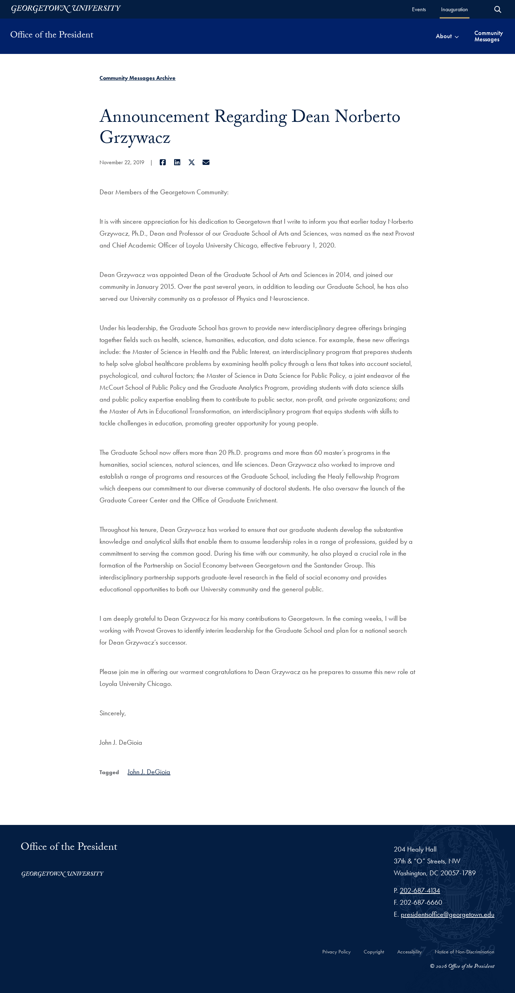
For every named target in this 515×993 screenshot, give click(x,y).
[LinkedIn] (177, 162)
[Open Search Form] (498, 9)
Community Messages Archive (137, 78)
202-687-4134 (420, 890)
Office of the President (51, 36)
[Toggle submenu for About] (456, 36)
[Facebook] (162, 162)
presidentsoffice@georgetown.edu (447, 914)
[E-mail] (205, 162)
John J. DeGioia (149, 771)
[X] (191, 162)
